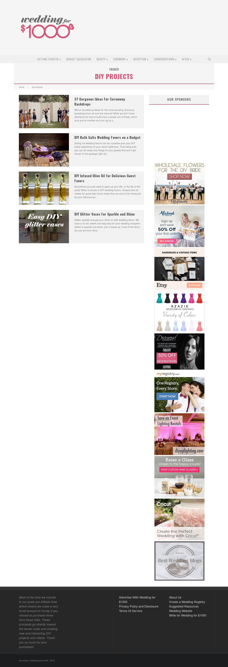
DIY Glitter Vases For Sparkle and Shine (104, 214)
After (185, 59)
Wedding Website (180, 610)
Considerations (164, 59)
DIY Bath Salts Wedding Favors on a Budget (107, 137)
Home (21, 87)
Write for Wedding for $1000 (187, 615)
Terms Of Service (130, 610)
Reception (140, 59)
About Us (175, 597)
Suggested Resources (184, 606)
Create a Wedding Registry (187, 601)
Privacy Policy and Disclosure (138, 606)
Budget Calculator (78, 59)
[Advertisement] (151, 30)
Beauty (101, 59)
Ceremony (119, 59)
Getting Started (48, 59)
